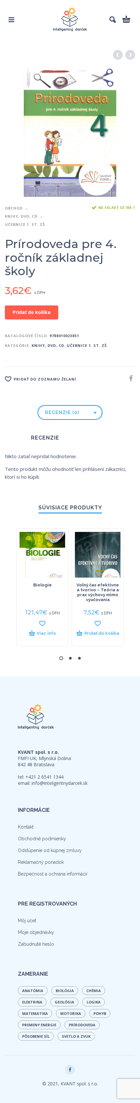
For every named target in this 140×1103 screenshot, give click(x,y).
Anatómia (32, 990)
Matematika (35, 1013)
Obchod (14, 208)
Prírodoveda (82, 1024)
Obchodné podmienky (42, 838)
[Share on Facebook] (129, 378)
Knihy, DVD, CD (21, 216)
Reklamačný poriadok (41, 862)
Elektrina (32, 1002)
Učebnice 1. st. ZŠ (25, 224)
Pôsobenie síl (35, 1036)
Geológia (64, 1002)
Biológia (65, 990)
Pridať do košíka (31, 312)
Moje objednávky (36, 932)
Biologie (42, 585)
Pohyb (99, 1013)
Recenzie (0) (62, 412)
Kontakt (26, 827)
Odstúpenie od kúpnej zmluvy (50, 850)
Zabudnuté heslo (36, 944)
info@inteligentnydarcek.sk (60, 783)
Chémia (93, 990)
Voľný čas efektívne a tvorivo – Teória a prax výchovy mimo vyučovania (98, 592)
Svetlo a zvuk (76, 1036)
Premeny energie (39, 1024)
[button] (97, 636)
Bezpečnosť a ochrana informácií (52, 874)
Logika (94, 1002)
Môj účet (27, 920)
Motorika (70, 1013)
